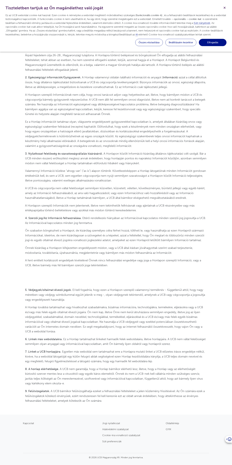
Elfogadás (212, 42)
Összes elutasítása (149, 42)
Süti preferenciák (112, 441)
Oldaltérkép (172, 423)
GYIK (168, 429)
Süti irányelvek (202, 22)
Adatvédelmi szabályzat (115, 429)
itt (137, 34)
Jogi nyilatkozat (111, 423)
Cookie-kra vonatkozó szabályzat (121, 435)
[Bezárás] (224, 7)
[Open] (228, 439)
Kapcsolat (28, 423)
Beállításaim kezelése (181, 42)
